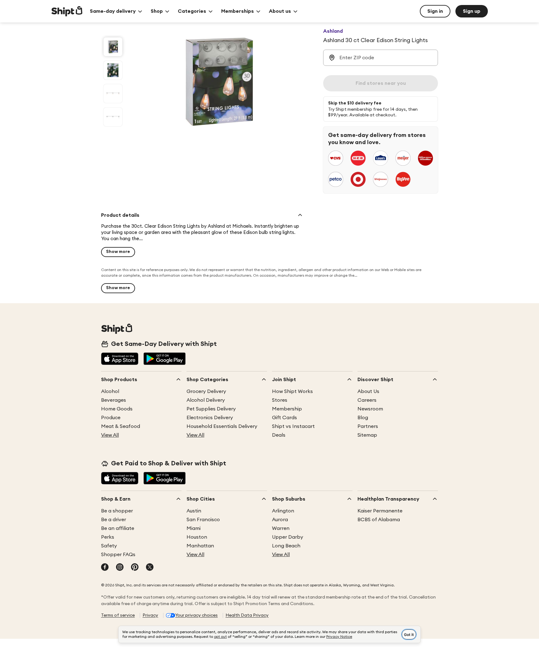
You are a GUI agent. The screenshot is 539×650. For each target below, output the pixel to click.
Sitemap (367, 435)
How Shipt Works (292, 391)
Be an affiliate (117, 528)
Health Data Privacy (247, 615)
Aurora (280, 519)
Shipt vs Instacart (293, 426)
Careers (366, 400)
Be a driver (113, 519)
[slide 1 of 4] (113, 46)
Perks (107, 537)
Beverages (113, 400)
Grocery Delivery (206, 391)
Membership (287, 408)
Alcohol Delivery (206, 400)
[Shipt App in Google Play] (164, 359)
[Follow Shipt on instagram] (120, 567)
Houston (197, 537)
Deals (278, 435)
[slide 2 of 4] (113, 70)
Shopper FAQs (118, 554)
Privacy (150, 615)
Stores (279, 400)
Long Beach (286, 545)
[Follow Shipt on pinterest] (134, 567)
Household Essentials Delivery (222, 426)
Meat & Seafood (120, 426)
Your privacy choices (196, 615)
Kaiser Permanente (379, 510)
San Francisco (203, 519)
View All (110, 435)
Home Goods (117, 408)
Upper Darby (287, 537)
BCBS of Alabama (378, 519)
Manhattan (200, 545)
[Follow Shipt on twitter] (149, 567)
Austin (194, 510)
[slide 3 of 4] (113, 93)
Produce (110, 417)
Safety (109, 545)
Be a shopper (117, 510)
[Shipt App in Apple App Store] (119, 359)
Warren (280, 528)
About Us (368, 391)
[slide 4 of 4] (113, 117)
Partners (367, 426)
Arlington (283, 510)
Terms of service (118, 615)
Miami (194, 528)
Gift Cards (284, 417)
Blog (362, 417)
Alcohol (110, 391)
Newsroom (370, 408)
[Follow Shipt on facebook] (105, 567)
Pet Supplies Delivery (211, 408)
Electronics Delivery (210, 417)
